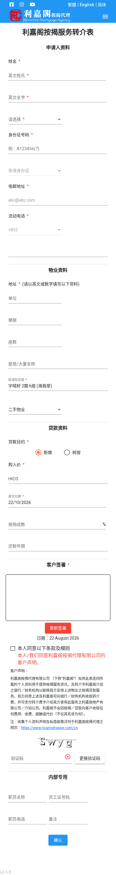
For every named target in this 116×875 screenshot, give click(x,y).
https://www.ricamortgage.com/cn (49, 728)
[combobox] (35, 120)
